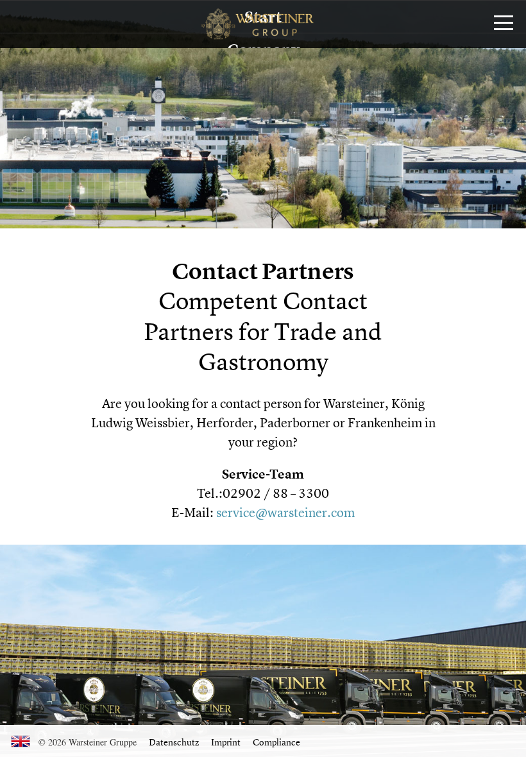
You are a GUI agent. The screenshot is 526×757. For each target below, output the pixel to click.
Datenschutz (174, 742)
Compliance (276, 742)
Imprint (226, 742)
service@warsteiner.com (285, 512)
